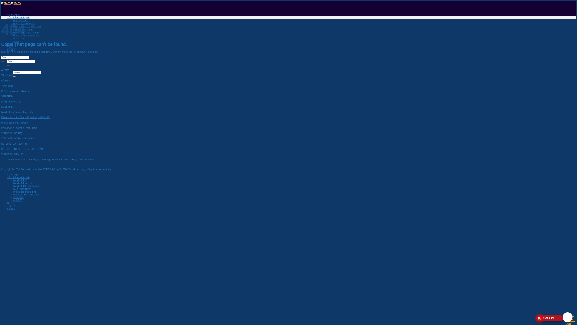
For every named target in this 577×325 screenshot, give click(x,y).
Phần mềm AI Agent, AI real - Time (19, 128)
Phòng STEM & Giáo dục (26, 35)
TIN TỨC (11, 47)
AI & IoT (17, 200)
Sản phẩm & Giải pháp (18, 17)
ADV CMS (18, 38)
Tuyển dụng (7, 85)
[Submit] (8, 65)
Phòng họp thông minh (26, 32)
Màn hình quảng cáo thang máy (17, 112)
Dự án (10, 203)
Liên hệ (11, 50)
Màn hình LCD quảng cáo (27, 26)
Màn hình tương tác (11, 101)
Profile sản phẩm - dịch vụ (15, 91)
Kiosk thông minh (22, 188)
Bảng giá (5, 80)
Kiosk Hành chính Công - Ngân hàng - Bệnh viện (25, 117)
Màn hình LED (20, 20)
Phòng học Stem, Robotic (14, 122)
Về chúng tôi (13, 14)
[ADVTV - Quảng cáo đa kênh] (11, 3)
